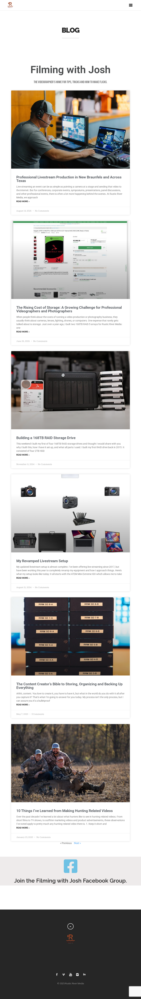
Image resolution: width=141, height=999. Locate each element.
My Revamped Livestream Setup (42, 561)
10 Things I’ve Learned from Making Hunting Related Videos (64, 811)
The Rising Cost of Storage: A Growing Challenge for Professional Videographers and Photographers (69, 309)
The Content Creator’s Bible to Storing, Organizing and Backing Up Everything (69, 686)
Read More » (23, 201)
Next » (77, 843)
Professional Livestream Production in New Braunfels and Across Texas (69, 179)
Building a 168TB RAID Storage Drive (45, 438)
